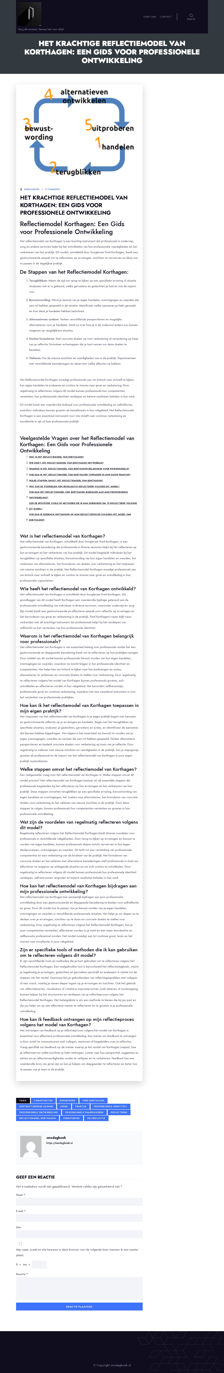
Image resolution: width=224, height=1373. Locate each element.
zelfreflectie (96, 1118)
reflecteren (119, 1112)
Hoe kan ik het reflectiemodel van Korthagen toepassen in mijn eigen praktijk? (80, 474)
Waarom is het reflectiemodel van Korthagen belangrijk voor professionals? (79, 468)
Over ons (149, 17)
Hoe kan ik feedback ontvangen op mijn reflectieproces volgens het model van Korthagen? (80, 517)
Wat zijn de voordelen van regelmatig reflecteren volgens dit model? (74, 486)
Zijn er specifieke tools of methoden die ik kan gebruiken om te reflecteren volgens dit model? (83, 506)
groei (64, 1106)
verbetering (71, 1118)
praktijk (80, 1106)
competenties (43, 1100)
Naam (20, 1195)
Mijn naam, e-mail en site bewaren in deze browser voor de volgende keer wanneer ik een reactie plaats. (77, 1252)
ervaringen (67, 1100)
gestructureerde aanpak (36, 1106)
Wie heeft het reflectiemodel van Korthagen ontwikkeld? (66, 462)
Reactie (22, 1274)
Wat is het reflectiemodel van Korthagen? (56, 457)
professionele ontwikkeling (38, 1112)
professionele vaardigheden (84, 1112)
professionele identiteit (110, 1106)
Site (18, 1227)
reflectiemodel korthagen (37, 1118)
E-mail (20, 1211)
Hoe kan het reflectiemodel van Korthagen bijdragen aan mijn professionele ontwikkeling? (78, 495)
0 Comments (52, 189)
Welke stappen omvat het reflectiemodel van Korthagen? (66, 480)
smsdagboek (31, 189)
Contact (166, 17)
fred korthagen (93, 1100)
